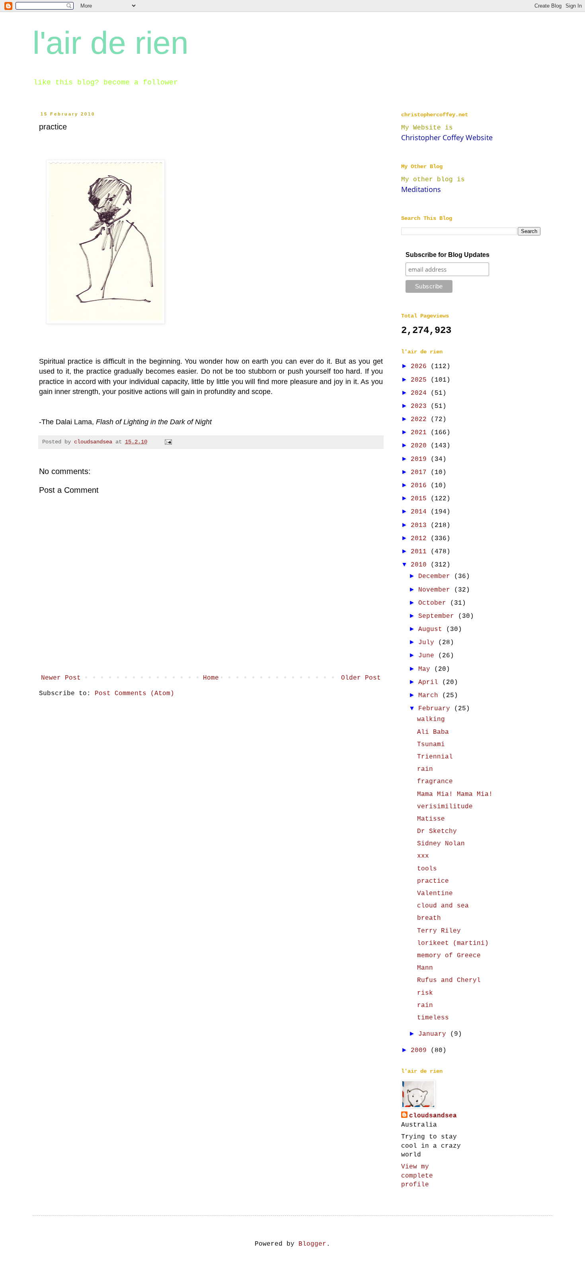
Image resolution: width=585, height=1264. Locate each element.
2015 (421, 498)
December (436, 576)
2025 (421, 380)
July (428, 642)
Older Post (361, 678)
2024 (421, 393)
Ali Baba (433, 732)
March (430, 695)
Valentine (435, 893)
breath (429, 918)
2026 (421, 366)
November (436, 590)
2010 (421, 564)
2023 (421, 406)
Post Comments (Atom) (134, 693)
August (432, 629)
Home (211, 678)
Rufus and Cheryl (449, 980)
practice (433, 881)
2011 (421, 551)
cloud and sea (443, 905)
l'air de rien (111, 43)
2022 (421, 419)
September (438, 616)
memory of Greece (449, 955)
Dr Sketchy (437, 831)
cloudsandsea (433, 1115)
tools (427, 868)
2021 (421, 432)
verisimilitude (445, 806)
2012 (421, 538)
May (426, 669)
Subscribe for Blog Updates (447, 254)
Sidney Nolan (441, 843)
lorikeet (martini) (453, 943)
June (428, 655)
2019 (421, 459)
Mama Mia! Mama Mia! (455, 794)
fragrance (435, 781)
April (430, 682)
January (434, 1034)
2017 (421, 472)
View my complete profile (417, 1175)
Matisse (431, 819)
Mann (425, 968)
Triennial (435, 756)
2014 (421, 511)
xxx (423, 856)
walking (431, 719)
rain (425, 769)
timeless (433, 1017)
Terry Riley (439, 931)
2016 (421, 485)
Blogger (312, 1244)
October (434, 603)
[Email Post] (168, 442)
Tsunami (431, 744)
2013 (421, 525)
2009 (421, 1050)
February (436, 708)
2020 (421, 445)
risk (425, 993)
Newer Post (61, 678)
